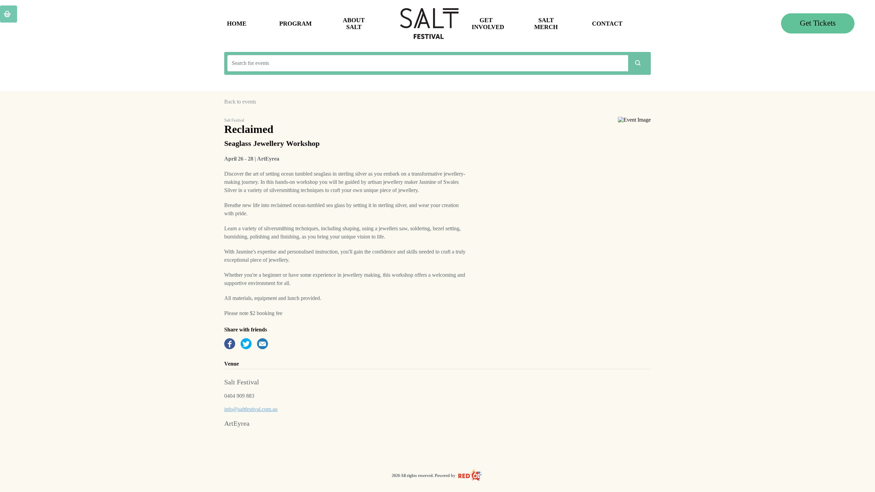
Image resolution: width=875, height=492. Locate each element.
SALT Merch (546, 23)
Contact (607, 23)
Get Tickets (818, 23)
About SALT (354, 23)
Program (295, 23)
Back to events (240, 102)
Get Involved (487, 23)
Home (236, 23)
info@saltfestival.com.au (251, 409)
